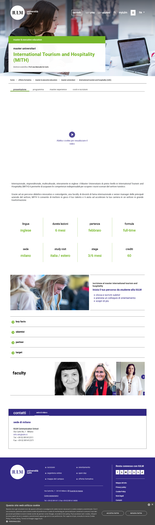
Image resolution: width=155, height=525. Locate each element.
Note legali (120, 496)
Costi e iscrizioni (80, 89)
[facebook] (117, 472)
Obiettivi (20, 332)
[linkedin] (134, 472)
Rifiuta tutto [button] (136, 513)
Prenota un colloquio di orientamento (116, 298)
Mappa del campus (55, 479)
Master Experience (58, 89)
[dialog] (77, 513)
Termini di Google (27, 519)
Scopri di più (102, 301)
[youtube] (126, 472)
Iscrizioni (51, 467)
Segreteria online (54, 473)
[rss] (138, 472)
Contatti (119, 500)
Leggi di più (38, 519)
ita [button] (141, 12)
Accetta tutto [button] (113, 513)
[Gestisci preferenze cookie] (72, 135)
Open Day (82, 473)
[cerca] (115, 12)
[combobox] (149, 504)
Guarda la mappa (76, 491)
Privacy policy (121, 487)
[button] (52, 521)
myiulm (123, 12)
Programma (38, 89)
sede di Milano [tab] (41, 412)
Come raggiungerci (51, 496)
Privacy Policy (15, 519)
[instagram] (130, 472)
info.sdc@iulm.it (20, 434)
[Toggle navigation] (133, 12)
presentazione (19, 89)
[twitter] (122, 472)
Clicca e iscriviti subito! (108, 295)
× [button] (152, 504)
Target (19, 352)
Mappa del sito (121, 483)
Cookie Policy (121, 491)
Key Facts (21, 321)
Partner (20, 342)
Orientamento (84, 467)
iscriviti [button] (77, 12)
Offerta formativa (85, 479)
